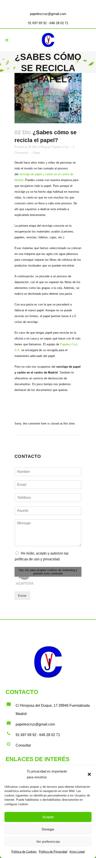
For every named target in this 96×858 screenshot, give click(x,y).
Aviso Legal (77, 851)
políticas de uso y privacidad (37, 559)
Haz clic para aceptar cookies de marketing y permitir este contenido (48, 571)
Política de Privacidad (53, 851)
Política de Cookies (24, 851)
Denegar (48, 829)
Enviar (22, 595)
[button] (89, 774)
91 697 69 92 (37, 23)
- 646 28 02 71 (57, 23)
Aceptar (48, 817)
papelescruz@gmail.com (48, 14)
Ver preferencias (48, 841)
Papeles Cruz (60, 147)
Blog (43, 147)
